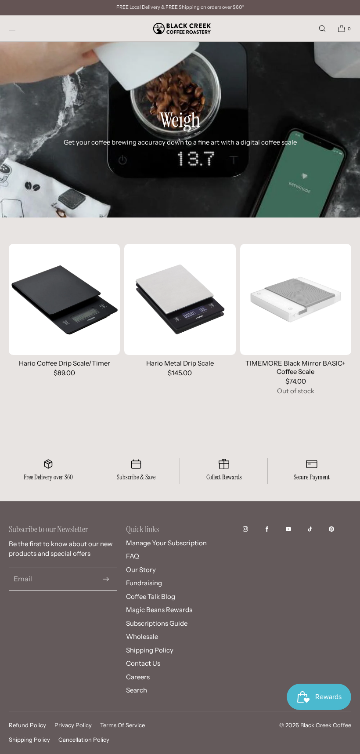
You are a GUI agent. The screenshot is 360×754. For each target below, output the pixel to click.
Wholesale (142, 636)
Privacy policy (73, 725)
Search (136, 690)
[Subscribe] (106, 579)
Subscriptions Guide (156, 623)
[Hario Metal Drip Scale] (179, 299)
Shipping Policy (149, 650)
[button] (322, 28)
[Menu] (19, 28)
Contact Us (143, 663)
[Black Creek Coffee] (180, 29)
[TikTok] (317, 529)
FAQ (132, 556)
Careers (138, 677)
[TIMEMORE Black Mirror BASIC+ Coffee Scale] (295, 299)
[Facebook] (274, 529)
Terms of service (122, 725)
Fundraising (144, 583)
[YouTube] (295, 529)
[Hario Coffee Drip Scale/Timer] (64, 299)
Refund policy (27, 725)
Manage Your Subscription (166, 543)
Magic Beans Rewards (159, 609)
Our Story (141, 570)
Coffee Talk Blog (150, 596)
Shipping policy (29, 739)
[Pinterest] (338, 529)
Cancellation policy (83, 739)
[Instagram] (252, 529)
